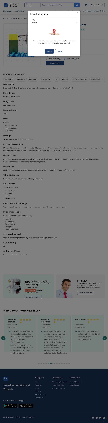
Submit (49, 51)
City (33, 20)
